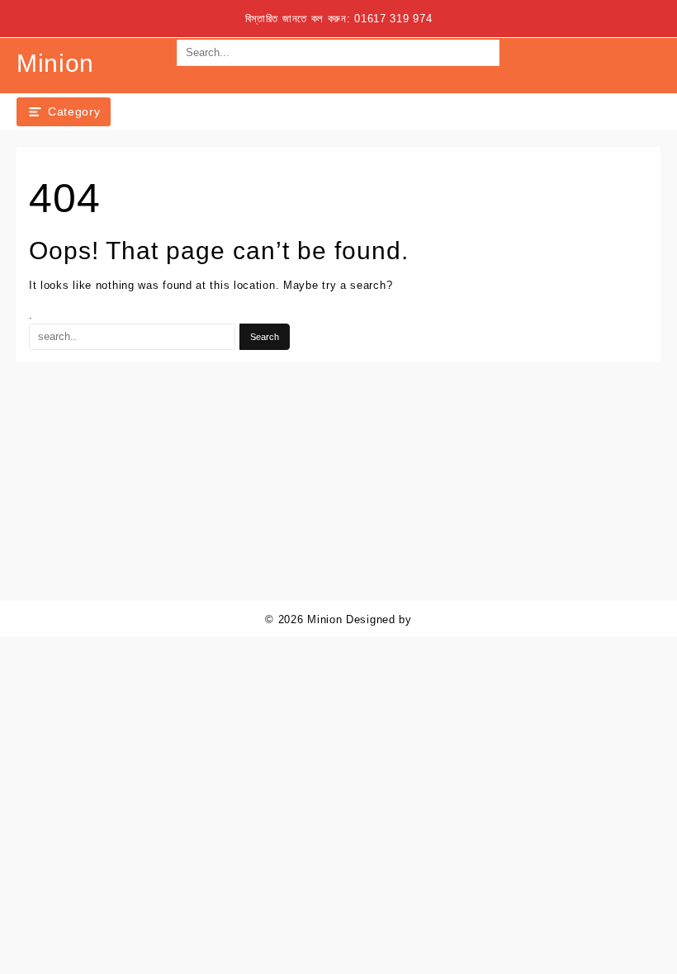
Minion (55, 63)
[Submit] (337, 79)
